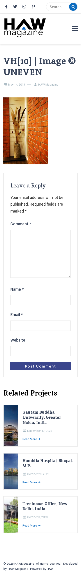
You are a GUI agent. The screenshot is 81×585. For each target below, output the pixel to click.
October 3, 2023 (37, 517)
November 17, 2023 (39, 430)
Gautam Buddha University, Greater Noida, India (41, 417)
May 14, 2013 (16, 84)
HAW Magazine (48, 84)
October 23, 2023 (38, 474)
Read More (30, 439)
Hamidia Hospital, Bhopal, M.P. (47, 463)
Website (17, 340)
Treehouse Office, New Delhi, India (45, 506)
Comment (20, 224)
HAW (50, 568)
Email (16, 314)
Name (17, 289)
